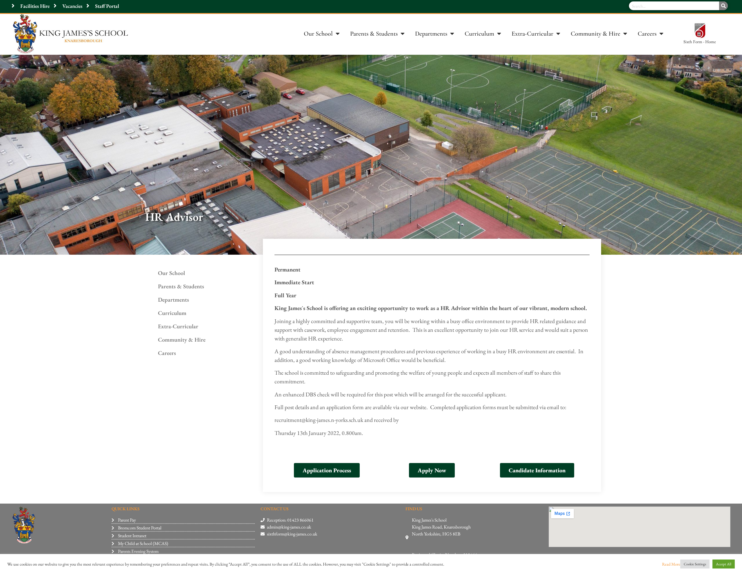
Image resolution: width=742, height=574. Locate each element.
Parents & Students (374, 33)
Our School (318, 33)
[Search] (723, 5)
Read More (671, 564)
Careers (647, 33)
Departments (431, 33)
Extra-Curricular (532, 33)
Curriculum (479, 33)
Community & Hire (595, 33)
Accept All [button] (723, 564)
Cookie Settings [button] (695, 564)
